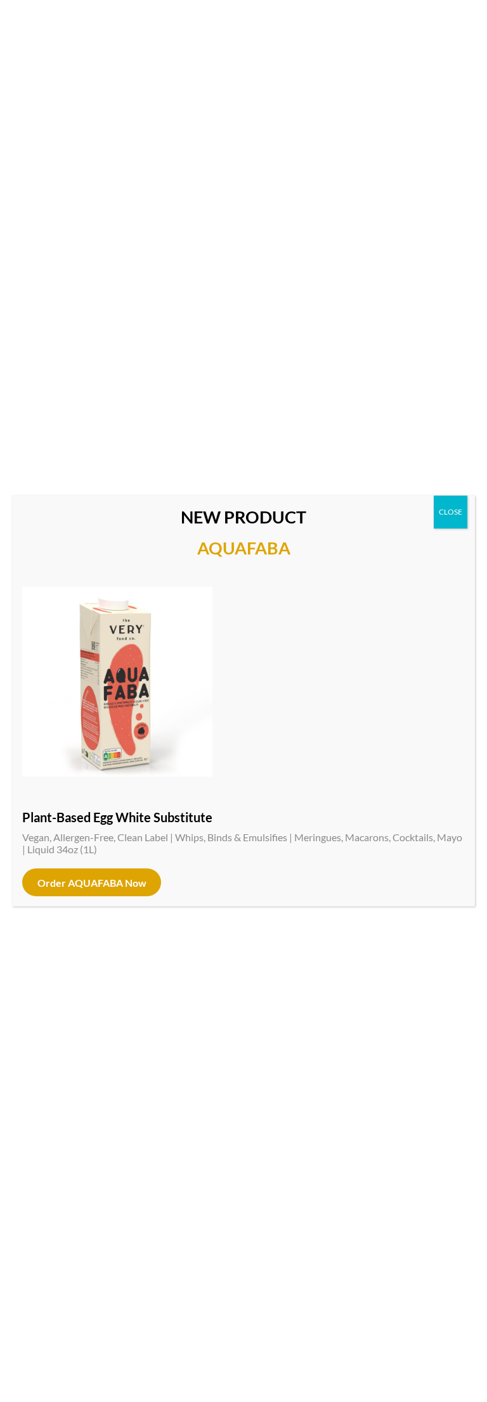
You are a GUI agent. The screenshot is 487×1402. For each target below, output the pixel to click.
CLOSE (450, 511)
